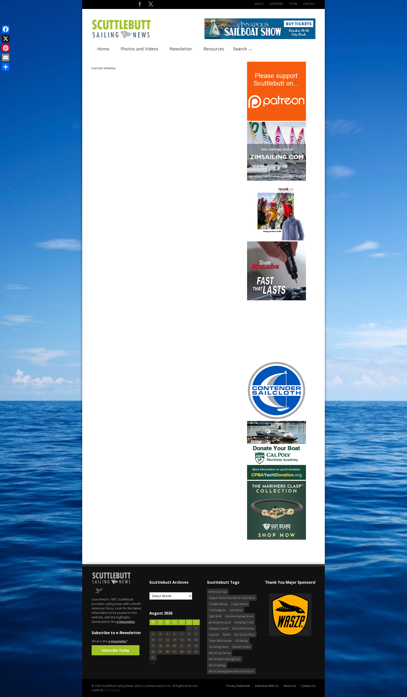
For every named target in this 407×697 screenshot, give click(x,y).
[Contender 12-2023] (276, 419)
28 (181, 651)
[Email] (5, 57)
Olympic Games (218, 628)
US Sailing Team (218, 646)
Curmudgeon (217, 610)
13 (174, 639)
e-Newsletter (126, 622)
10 (153, 639)
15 (189, 639)
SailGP (226, 634)
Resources (214, 49)
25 (160, 651)
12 (167, 639)
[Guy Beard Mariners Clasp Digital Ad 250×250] (276, 539)
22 (189, 645)
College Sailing (218, 604)
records (214, 634)
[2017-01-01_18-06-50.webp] (290, 614)
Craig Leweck (239, 604)
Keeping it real (244, 622)
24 (153, 651)
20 (174, 645)
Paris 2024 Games (243, 628)
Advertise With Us (266, 686)
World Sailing (217, 665)
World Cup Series (219, 653)
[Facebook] (5, 29)
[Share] (5, 67)
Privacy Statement (238, 686)
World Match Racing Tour (224, 659)
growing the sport (220, 622)
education (236, 610)
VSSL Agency (112, 690)
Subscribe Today (116, 650)
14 (181, 639)
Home (103, 49)
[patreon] (276, 120)
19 (167, 645)
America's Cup (218, 591)
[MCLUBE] (276, 299)
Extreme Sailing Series (239, 616)
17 (153, 645)
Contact (309, 3)
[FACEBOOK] (139, 5)
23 (196, 645)
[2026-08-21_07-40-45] (259, 38)
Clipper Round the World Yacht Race (232, 597)
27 (174, 651)
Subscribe (276, 3)
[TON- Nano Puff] (276, 239)
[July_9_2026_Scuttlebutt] (276, 479)
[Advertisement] (276, 330)
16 (196, 639)
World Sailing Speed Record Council (231, 671)
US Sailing (242, 640)
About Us (289, 686)
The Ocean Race (244, 634)
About (259, 3)
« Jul (152, 663)
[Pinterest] (5, 48)
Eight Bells (215, 616)
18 (160, 645)
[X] (5, 38)
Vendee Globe (241, 646)
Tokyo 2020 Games (220, 640)
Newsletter (181, 49)
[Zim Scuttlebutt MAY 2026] (276, 180)
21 (181, 645)
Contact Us (308, 686)
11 (160, 639)
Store (293, 3)
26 (167, 651)
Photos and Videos (139, 49)
